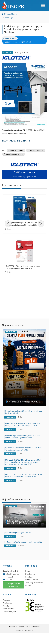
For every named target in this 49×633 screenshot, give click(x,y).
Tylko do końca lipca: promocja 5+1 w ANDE (23, 542)
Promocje (9, 18)
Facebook (9, 577)
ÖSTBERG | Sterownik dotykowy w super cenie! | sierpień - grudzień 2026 (22, 436)
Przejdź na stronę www (24, 172)
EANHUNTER (28, 630)
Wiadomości (7, 603)
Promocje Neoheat (35, 150)
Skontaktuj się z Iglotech (23, 176)
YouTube (8, 580)
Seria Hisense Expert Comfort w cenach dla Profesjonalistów (23, 412)
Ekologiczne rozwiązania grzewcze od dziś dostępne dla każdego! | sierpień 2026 (22, 424)
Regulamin (29, 577)
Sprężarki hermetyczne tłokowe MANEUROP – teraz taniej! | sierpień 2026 (24, 448)
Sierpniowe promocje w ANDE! (18, 532)
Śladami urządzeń (9, 612)
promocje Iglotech (15, 150)
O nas (27, 571)
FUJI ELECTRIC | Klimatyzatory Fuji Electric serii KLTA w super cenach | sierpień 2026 (24, 475)
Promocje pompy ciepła (13, 154)
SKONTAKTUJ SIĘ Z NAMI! (16, 140)
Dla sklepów (30, 574)
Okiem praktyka (8, 609)
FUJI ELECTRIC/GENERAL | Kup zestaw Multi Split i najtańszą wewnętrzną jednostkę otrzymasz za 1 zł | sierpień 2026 (23, 462)
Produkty (6, 606)
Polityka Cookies (31, 580)
